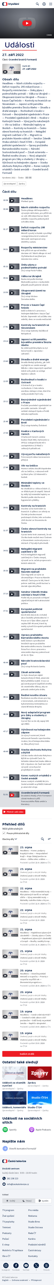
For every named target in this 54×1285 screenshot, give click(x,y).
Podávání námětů (37, 1244)
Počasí (5, 1238)
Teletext (6, 1227)
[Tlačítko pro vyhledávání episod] (42, 839)
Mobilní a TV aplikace (12, 1250)
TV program (8, 1210)
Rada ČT (32, 1233)
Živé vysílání (8, 1215)
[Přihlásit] (44, 4)
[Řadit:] (49, 838)
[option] (11, 1201)
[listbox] (27, 1200)
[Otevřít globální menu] (50, 4)
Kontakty (33, 1256)
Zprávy (22, 183)
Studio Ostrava (35, 1227)
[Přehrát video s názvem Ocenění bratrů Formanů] (27, 23)
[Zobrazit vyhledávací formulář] (37, 4)
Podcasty (6, 1233)
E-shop (5, 1244)
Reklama (32, 1215)
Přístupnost (36, 1280)
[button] (27, 23)
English (5, 1280)
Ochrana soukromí (20, 1280)
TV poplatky (8, 1221)
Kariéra (31, 1238)
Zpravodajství (9, 183)
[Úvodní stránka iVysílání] (10, 4)
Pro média (33, 1210)
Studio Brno (34, 1221)
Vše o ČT (6, 1256)
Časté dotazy (34, 1250)
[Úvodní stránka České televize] (14, 1161)
